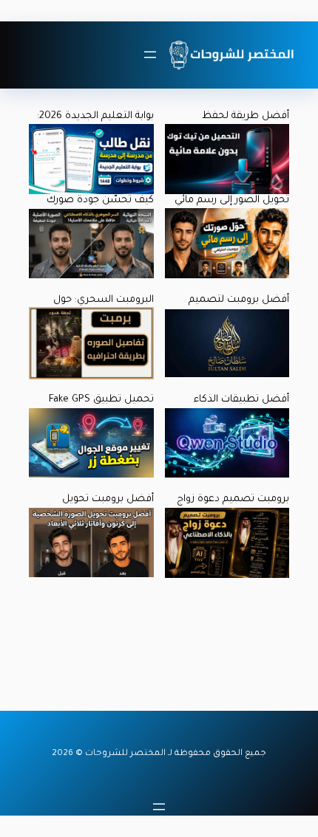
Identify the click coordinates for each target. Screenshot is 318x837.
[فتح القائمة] (150, 54)
